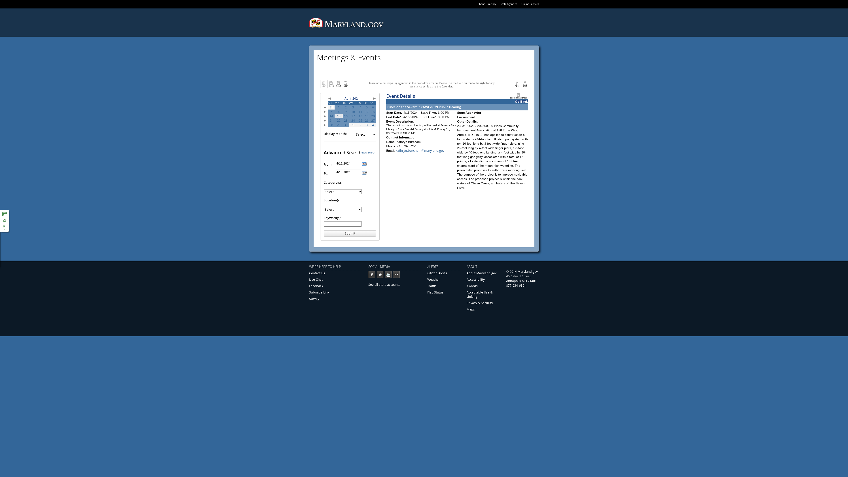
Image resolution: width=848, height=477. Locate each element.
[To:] (364, 172)
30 (346, 125)
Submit (350, 233)
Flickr (396, 274)
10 (353, 112)
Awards (472, 286)
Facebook (371, 274)
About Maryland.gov (481, 273)
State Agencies (509, 4)
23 (346, 120)
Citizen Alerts (437, 273)
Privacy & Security (480, 303)
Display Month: (335, 134)
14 (331, 116)
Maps (471, 309)
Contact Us (317, 273)
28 (331, 125)
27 (373, 120)
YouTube (388, 274)
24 (353, 120)
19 (367, 116)
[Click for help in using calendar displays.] (516, 84)
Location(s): (332, 200)
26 (367, 120)
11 (360, 112)
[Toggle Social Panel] (4, 221)
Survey (314, 299)
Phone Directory (487, 4)
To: (326, 173)
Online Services (530, 4)
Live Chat (316, 279)
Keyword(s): (332, 218)
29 (339, 125)
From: (328, 164)
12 (367, 112)
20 (373, 116)
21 (331, 120)
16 (346, 116)
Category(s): (333, 182)
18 (360, 116)
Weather (433, 279)
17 (353, 116)
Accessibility (476, 279)
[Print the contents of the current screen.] (524, 84)
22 (339, 120)
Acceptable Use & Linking (479, 294)
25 (360, 120)
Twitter (380, 274)
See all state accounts (384, 284)
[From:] (364, 163)
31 (331, 107)
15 (339, 116)
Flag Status (435, 292)
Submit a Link (319, 292)
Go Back (521, 101)
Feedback (316, 286)
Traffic (431, 286)
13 (373, 112)
